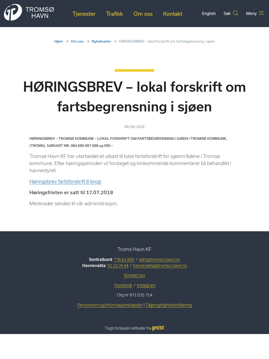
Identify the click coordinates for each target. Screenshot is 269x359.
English (209, 13)
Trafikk (114, 14)
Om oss (143, 14)
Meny (252, 13)
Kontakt (172, 14)
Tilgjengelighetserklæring (168, 305)
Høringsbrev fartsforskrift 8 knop (65, 181)
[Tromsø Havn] (29, 12)
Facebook (123, 285)
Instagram (146, 285)
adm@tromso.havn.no (159, 259)
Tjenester (84, 14)
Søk (228, 13)
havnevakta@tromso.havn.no (160, 265)
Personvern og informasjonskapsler (110, 305)
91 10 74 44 (117, 265)
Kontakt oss (134, 275)
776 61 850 (124, 259)
